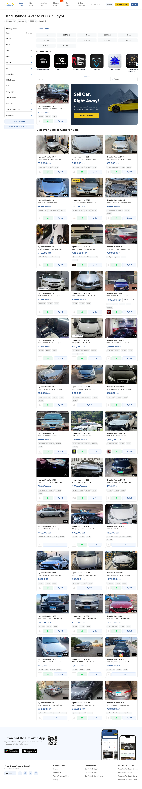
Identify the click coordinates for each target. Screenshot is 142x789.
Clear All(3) (42, 21)
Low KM (81, 354)
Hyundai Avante (53, 210)
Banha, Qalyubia (113, 167)
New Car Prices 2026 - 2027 (19, 127)
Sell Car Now (87, 115)
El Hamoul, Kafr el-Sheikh (82, 350)
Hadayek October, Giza (46, 713)
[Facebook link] (20, 773)
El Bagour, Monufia (114, 350)
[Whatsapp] (48, 121)
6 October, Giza (79, 167)
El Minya (111, 397)
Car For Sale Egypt (91, 769)
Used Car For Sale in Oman (127, 780)
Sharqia (42, 626)
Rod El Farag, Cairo (45, 397)
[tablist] (87, 28)
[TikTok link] (25, 773)
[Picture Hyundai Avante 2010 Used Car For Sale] (121, 374)
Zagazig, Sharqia (113, 536)
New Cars (31, 4)
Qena (76, 669)
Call (61, 121)
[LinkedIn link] (30, 773)
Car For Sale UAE (91, 772)
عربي (110, 4)
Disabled (41, 400)
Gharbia (111, 583)
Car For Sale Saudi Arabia (94, 776)
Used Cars (21, 4)
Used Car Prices (19, 121)
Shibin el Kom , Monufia (115, 210)
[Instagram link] (36, 773)
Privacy (55, 780)
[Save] (66, 87)
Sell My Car (123, 4)
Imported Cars (43, 4)
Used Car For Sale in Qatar (127, 776)
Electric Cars (58, 4)
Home (55, 769)
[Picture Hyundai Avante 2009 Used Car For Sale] (52, 374)
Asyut (42, 116)
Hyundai (48, 116)
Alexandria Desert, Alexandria (82, 397)
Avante (55, 116)
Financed (109, 307)
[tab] (43, 28)
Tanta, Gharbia (44, 669)
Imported (62, 210)
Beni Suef (43, 257)
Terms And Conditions (61, 776)
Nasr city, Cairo (79, 210)
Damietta (42, 303)
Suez (41, 583)
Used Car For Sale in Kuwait (128, 769)
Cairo (76, 303)
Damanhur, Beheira (45, 536)
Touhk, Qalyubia (113, 713)
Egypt (10, 773)
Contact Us (57, 772)
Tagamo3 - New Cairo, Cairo (82, 257)
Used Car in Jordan (125, 772)
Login (134, 4)
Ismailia (77, 583)
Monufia (42, 167)
